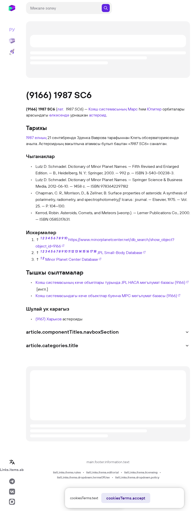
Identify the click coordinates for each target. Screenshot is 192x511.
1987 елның (36, 137)
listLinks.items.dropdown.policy (137, 477)
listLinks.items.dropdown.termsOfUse (83, 477)
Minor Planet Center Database (71, 259)
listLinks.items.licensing (141, 472)
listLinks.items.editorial (102, 472)
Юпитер (154, 108)
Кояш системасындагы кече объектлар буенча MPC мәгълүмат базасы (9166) (106, 295)
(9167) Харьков (49, 318)
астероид (97, 114)
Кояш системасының (107, 108)
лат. (60, 108)
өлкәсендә (59, 114)
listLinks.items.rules (67, 472)
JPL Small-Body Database (119, 252)
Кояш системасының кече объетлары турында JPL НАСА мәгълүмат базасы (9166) (110, 282)
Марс (133, 108)
